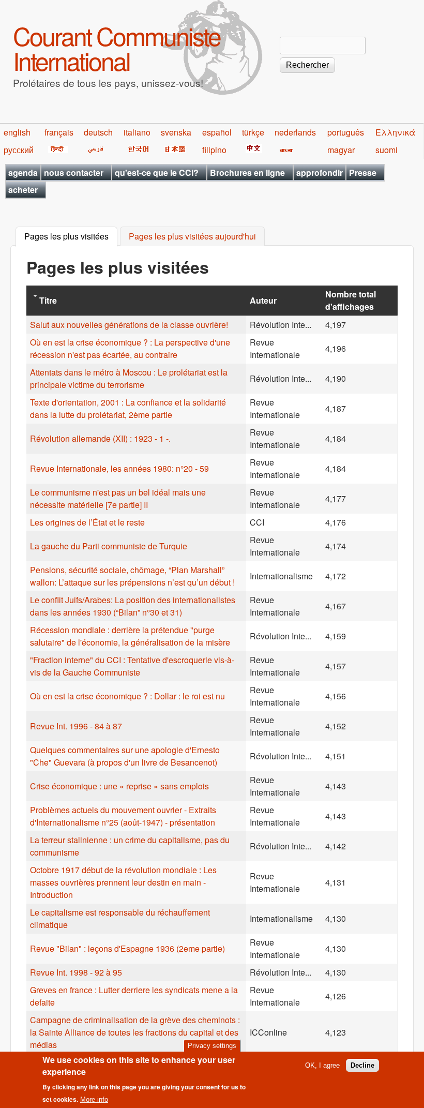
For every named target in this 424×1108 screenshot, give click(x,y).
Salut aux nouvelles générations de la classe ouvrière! (129, 325)
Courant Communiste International (116, 48)
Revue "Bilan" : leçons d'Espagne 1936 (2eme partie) (127, 948)
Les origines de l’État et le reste (87, 522)
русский (19, 150)
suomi (386, 150)
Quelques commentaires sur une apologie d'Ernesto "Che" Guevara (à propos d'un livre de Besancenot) (125, 756)
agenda (23, 172)
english (17, 132)
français (58, 132)
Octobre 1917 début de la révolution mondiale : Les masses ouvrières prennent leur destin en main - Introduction (123, 882)
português (345, 132)
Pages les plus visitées (70, 237)
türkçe (253, 132)
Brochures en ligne (247, 172)
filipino (214, 150)
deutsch (98, 132)
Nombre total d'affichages (350, 300)
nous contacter (73, 172)
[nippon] (173, 150)
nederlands (295, 132)
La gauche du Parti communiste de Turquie (108, 546)
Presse (362, 172)
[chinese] (252, 150)
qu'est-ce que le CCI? (157, 172)
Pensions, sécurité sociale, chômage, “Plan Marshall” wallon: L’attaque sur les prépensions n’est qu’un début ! (132, 576)
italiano (137, 132)
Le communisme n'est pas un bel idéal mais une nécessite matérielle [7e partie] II (118, 498)
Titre (48, 300)
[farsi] (94, 150)
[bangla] (285, 150)
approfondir (319, 172)
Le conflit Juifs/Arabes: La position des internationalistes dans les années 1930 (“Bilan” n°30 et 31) (132, 606)
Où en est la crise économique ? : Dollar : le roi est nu (127, 696)
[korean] (136, 150)
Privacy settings (212, 1046)
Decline (362, 1065)
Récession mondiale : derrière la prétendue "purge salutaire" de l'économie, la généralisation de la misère (130, 636)
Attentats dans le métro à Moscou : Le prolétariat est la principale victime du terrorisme (129, 378)
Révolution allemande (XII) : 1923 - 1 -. (100, 438)
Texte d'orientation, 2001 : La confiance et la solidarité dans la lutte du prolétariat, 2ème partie (128, 408)
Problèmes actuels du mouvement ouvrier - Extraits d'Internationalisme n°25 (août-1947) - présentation (123, 816)
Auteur (263, 300)
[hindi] (56, 150)
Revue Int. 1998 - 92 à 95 (76, 972)
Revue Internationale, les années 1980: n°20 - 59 (119, 468)
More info (94, 1099)
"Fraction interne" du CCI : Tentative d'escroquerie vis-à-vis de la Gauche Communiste (132, 666)
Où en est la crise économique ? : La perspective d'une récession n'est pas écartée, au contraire (130, 348)
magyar (341, 150)
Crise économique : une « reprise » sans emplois (119, 786)
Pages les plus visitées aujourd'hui (192, 237)
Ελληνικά (395, 132)
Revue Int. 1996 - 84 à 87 (76, 726)
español (217, 132)
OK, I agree (322, 1065)
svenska (176, 132)
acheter (23, 190)
